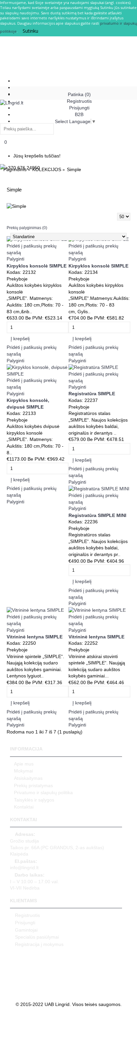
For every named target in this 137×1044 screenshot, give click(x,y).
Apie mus (24, 763)
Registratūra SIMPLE (91, 393)
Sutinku (30, 31)
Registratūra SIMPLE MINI (97, 515)
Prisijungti (25, 922)
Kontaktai (24, 807)
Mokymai (23, 770)
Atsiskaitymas (28, 778)
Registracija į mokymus (39, 944)
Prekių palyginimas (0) (27, 227)
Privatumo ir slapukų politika (43, 792)
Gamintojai (26, 930)
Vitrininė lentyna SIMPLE (35, 636)
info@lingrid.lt (24, 865)
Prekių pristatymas (33, 785)
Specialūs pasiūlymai (37, 937)
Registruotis (27, 915)
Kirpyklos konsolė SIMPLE (37, 266)
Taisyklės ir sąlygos (34, 800)
